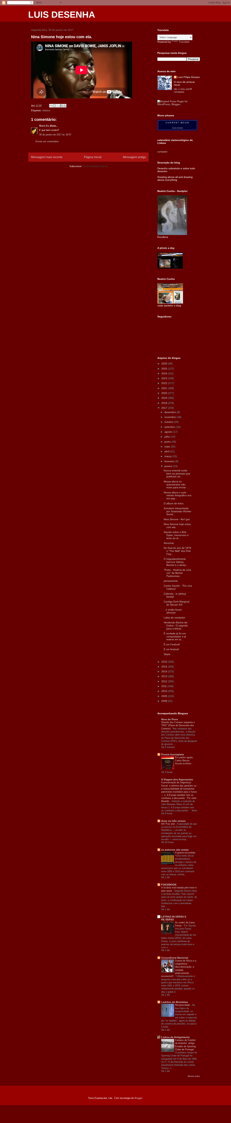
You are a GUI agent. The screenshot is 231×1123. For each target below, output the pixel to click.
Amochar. (169, 543)
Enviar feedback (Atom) (95, 166)
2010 (164, 691)
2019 (164, 397)
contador (162, 151)
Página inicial (92, 157)
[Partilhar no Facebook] (61, 105)
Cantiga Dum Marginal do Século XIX (176, 603)
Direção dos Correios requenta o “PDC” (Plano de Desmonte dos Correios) (178, 725)
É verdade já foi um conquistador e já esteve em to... (175, 636)
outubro (169, 421)
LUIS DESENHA (61, 15)
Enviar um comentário (47, 141)
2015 (164, 666)
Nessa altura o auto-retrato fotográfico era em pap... (177, 495)
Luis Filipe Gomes (188, 77)
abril (167, 451)
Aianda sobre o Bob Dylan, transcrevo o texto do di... (176, 535)
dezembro (170, 412)
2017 (164, 407)
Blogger (138, 1098)
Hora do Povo (169, 719)
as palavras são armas (175, 849)
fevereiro (169, 461)
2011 (164, 686)
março (168, 456)
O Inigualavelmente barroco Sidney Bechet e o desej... (176, 561)
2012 (164, 681)
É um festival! (171, 649)
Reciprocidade (183, 1005)
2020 (164, 393)
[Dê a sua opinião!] (54, 105)
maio (167, 446)
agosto (168, 431)
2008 (164, 701)
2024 (164, 373)
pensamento (171, 580)
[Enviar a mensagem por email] (51, 105)
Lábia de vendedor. (175, 617)
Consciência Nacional (174, 957)
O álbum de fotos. (174, 503)
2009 (164, 696)
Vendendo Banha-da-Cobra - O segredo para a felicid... (176, 625)
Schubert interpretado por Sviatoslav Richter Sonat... (177, 511)
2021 (164, 388)
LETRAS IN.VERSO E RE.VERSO (173, 918)
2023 (164, 378)
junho (167, 441)
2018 (164, 403)
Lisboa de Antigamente (175, 1037)
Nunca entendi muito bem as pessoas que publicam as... (177, 473)
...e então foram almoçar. (173, 611)
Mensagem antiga (134, 157)
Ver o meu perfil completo (183, 90)
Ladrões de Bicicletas (174, 1002)
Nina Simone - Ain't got (177, 519)
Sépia (167, 654)
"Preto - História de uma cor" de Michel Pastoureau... (177, 572)
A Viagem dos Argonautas (177, 779)
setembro (170, 426)
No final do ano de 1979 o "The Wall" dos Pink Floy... (177, 550)
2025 (164, 368)
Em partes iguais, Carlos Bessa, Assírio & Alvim (184, 760)
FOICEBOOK (168, 884)
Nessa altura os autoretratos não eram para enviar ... (176, 484)
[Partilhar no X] (58, 105)
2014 (164, 671)
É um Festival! (172, 644)
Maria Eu (44, 125)
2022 (164, 383)
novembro (170, 417)
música (46, 110)
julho (167, 436)
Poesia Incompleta (172, 754)
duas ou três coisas (173, 820)
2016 (164, 661)
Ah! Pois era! (168, 823)
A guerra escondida (185, 852)
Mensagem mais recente (46, 157)
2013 (164, 676)
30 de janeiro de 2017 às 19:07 (55, 134)
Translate (184, 41)
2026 (164, 363)
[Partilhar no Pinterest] (64, 105)
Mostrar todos (194, 1076)
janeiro (168, 466)
